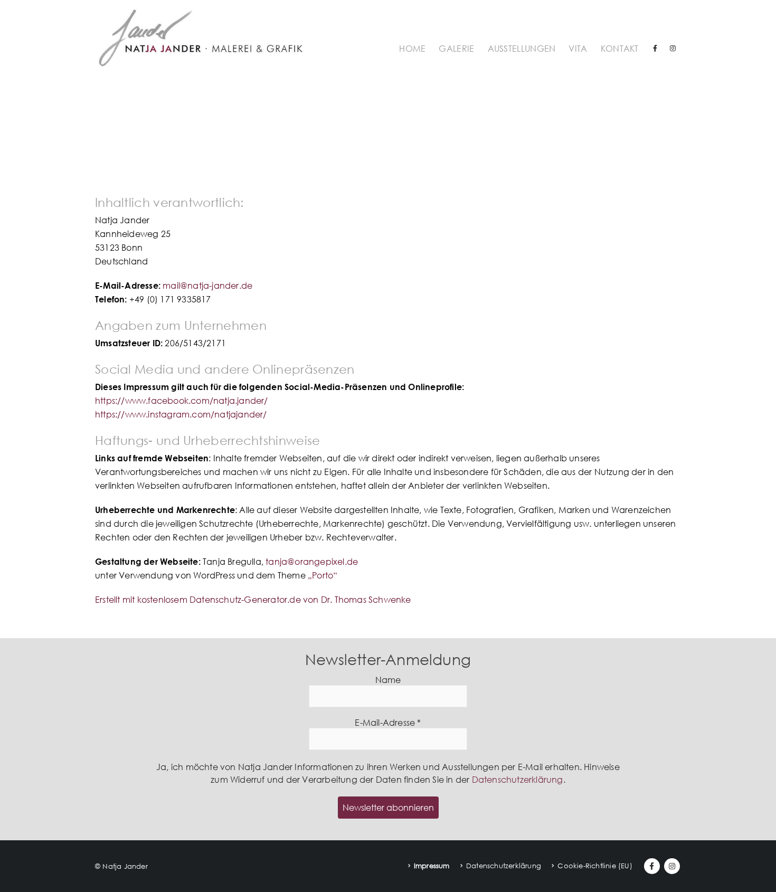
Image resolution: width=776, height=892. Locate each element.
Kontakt (620, 48)
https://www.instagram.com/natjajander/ (181, 414)
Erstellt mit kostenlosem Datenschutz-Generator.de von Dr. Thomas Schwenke (253, 599)
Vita (578, 48)
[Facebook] (655, 48)
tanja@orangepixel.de (312, 561)
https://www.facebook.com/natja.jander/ (181, 400)
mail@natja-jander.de (207, 285)
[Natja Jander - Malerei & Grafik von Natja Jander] (200, 37)
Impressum (432, 865)
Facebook (652, 866)
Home (412, 48)
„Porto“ (322, 575)
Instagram (672, 866)
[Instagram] (673, 48)
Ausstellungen (522, 48)
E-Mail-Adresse (388, 723)
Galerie (456, 48)
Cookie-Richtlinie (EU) (594, 865)
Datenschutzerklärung (517, 779)
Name (388, 680)
